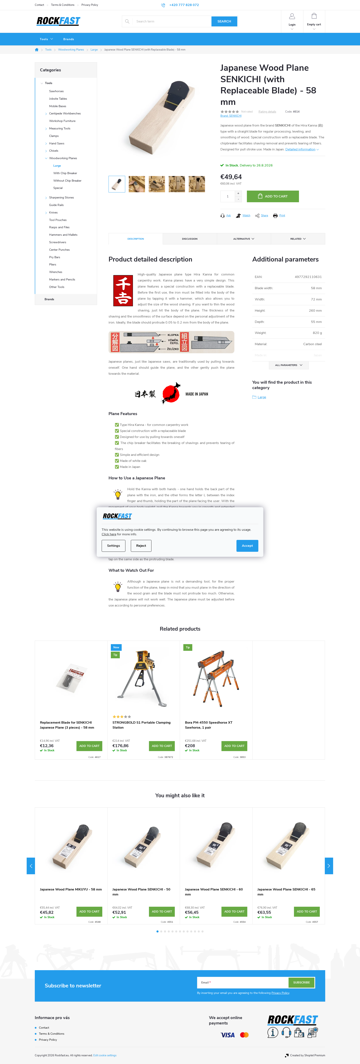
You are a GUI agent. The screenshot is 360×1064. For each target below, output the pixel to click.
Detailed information (300, 149)
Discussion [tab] (190, 239)
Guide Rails (56, 205)
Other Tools (56, 287)
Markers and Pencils (62, 280)
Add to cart (276, 196)
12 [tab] (199, 931)
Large (57, 166)
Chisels (53, 151)
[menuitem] (46, 39)
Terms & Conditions (62, 5)
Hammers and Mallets (63, 235)
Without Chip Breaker (67, 181)
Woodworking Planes (63, 158)
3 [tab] (165, 931)
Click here (109, 534)
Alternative (241, 239)
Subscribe (301, 983)
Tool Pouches (58, 220)
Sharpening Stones (61, 198)
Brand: (230, 116)
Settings (113, 545)
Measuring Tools (59, 128)
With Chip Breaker (65, 173)
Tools (48, 83)
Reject (141, 545)
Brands (49, 299)
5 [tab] (172, 931)
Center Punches (59, 250)
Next (329, 866)
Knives (53, 213)
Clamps (54, 136)
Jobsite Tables (58, 99)
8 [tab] (184, 931)
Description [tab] (136, 239)
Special (57, 188)
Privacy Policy (89, 5)
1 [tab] (157, 931)
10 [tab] (191, 931)
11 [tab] (195, 931)
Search (224, 21)
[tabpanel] (71, 700)
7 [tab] (180, 931)
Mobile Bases (57, 106)
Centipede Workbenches (65, 113)
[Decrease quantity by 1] (238, 199)
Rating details (267, 112)
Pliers (52, 265)
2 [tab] (161, 931)
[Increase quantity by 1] (238, 193)
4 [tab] (169, 931)
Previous (31, 866)
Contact (39, 5)
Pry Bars (54, 257)
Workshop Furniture (62, 121)
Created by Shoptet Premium (307, 1055)
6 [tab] (176, 931)
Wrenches (55, 272)
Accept (247, 545)
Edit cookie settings (104, 1055)
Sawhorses (56, 91)
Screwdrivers (57, 242)
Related (295, 239)
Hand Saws (56, 143)
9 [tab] (187, 931)
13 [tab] (202, 931)
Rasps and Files (59, 227)
